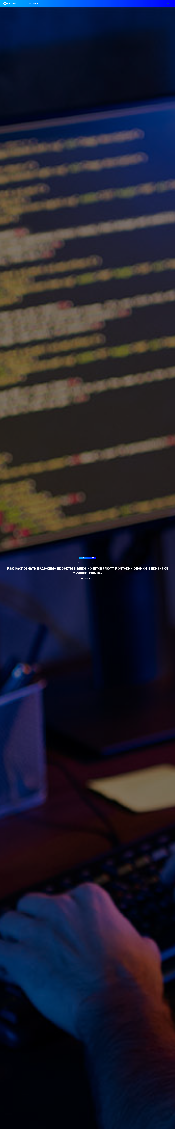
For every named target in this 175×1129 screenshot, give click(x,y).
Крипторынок (92, 563)
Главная (81, 563)
